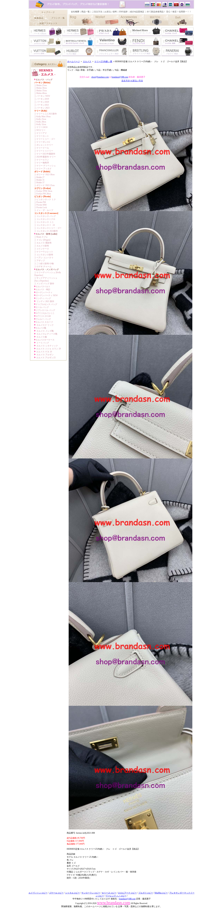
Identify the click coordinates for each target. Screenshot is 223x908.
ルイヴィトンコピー (38, 893)
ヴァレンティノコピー (116, 896)
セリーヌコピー (109, 893)
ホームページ (73, 61)
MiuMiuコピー (161, 893)
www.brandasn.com (113, 902)
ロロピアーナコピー (127, 893)
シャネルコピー (72, 893)
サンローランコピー (90, 893)
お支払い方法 (136, 80)
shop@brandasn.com (100, 77)
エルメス (87, 61)
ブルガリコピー (145, 893)
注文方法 (125, 80)
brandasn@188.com (120, 77)
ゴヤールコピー (56, 893)
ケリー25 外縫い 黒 (103, 61)
